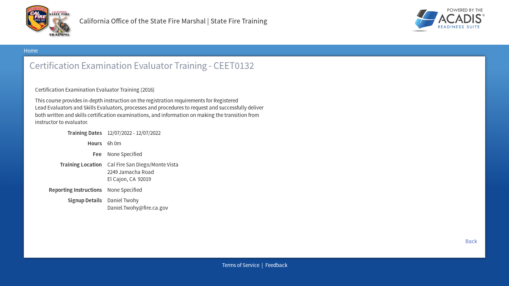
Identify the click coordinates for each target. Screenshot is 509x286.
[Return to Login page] (51, 20)
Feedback (276, 264)
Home (31, 50)
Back (471, 241)
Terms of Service (240, 264)
